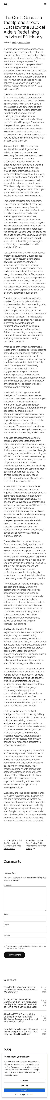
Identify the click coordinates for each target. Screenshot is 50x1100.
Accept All (24, 1090)
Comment (8, 885)
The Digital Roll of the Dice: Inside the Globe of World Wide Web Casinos (13, 844)
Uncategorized (24, 42)
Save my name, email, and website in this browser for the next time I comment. (26, 947)
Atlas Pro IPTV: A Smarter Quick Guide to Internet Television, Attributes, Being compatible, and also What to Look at (21, 1018)
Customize (24, 1081)
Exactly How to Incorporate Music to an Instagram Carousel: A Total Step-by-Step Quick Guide (21, 1031)
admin (14, 42)
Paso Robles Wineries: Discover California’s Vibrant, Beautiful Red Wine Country (20, 989)
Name (6, 914)
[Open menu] (44, 4)
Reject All (24, 1085)
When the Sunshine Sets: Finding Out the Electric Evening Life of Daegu (36, 844)
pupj (6, 3)
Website (7, 935)
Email (6, 925)
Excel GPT (14, 89)
